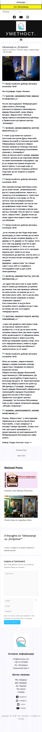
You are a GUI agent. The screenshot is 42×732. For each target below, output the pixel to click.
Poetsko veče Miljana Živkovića (18, 490)
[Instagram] (28, 17)
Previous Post (21, 450)
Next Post (21, 456)
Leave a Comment (9, 50)
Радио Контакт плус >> (20, 442)
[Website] (18, 612)
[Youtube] (21, 17)
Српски (6, 12)
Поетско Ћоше (22, 50)
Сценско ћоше (34, 50)
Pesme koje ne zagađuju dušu (18, 520)
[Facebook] (14, 17)
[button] (21, 40)
